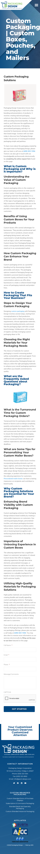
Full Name (8, 645)
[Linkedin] (21, 783)
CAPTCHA (7, 692)
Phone (7, 665)
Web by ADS (29, 845)
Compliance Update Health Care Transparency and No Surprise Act (18, 756)
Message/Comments (11, 674)
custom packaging (17, 311)
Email (6, 655)
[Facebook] (18, 783)
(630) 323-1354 (22, 774)
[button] (36, 5)
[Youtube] (25, 783)
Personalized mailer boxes (13, 479)
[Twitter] (14, 783)
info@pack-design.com (22, 779)
